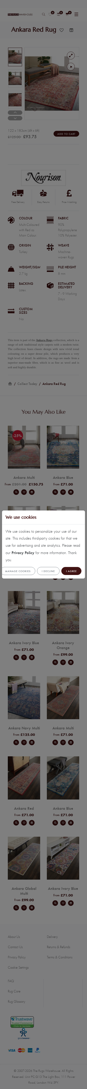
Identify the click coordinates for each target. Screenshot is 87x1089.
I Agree (71, 571)
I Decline (48, 571)
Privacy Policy (23, 552)
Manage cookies (18, 571)
